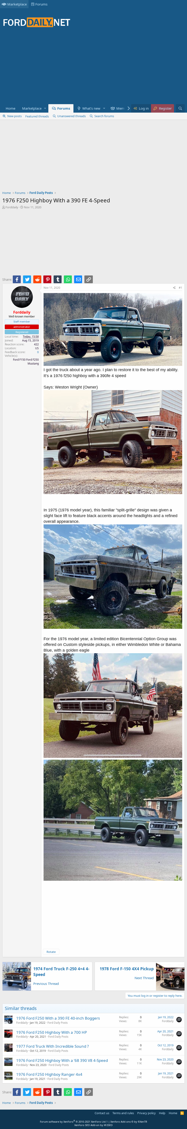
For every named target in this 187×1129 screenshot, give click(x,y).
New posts (14, 116)
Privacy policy (146, 1113)
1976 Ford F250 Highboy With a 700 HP (51, 1032)
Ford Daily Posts (57, 1023)
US (37, 348)
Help (162, 1113)
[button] (45, 108)
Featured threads (37, 116)
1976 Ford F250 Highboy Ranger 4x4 (49, 1074)
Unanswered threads (71, 116)
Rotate (51, 952)
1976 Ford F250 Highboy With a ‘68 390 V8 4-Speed (62, 1060)
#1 (180, 288)
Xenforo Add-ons (128, 1121)
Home (10, 108)
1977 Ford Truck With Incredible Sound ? (52, 1046)
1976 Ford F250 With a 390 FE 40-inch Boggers (58, 1018)
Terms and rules (123, 1113)
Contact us (102, 1113)
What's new (91, 108)
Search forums (104, 116)
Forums (41, 4)
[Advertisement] (85, 68)
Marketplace (17, 4)
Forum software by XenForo (73, 1121)
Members (123, 108)
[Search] (180, 108)
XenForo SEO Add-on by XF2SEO (93, 1125)
